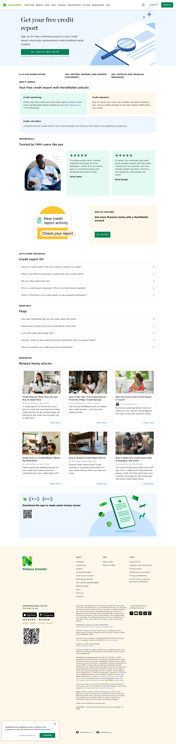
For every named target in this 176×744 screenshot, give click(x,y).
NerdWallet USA (86, 732)
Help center (108, 562)
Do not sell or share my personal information (140, 580)
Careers (79, 569)
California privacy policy (140, 572)
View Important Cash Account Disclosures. (98, 688)
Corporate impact (83, 572)
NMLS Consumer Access (85, 627)
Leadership (81, 565)
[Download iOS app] (30, 614)
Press (78, 589)
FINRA (120, 672)
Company (80, 562)
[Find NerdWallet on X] (131, 613)
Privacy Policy (81, 678)
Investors (80, 596)
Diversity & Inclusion (85, 576)
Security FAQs (109, 565)
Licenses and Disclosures (104, 627)
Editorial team (82, 586)
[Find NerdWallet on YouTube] (136, 613)
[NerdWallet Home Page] (12, 5)
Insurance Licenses (111, 640)
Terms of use (135, 562)
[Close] (55, 723)
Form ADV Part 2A (112, 676)
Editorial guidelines (84, 579)
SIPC (125, 672)
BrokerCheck (118, 680)
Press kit (79, 593)
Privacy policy (136, 569)
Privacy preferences (138, 576)
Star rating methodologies (87, 583)
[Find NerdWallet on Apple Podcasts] (145, 613)
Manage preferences (27, 735)
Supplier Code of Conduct (141, 565)
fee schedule (99, 680)
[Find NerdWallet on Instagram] (140, 613)
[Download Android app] (46, 614)
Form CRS (101, 676)
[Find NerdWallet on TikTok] (149, 613)
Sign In (153, 5)
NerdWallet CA (106, 732)
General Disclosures (87, 680)
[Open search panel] (143, 5)
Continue (47, 735)
